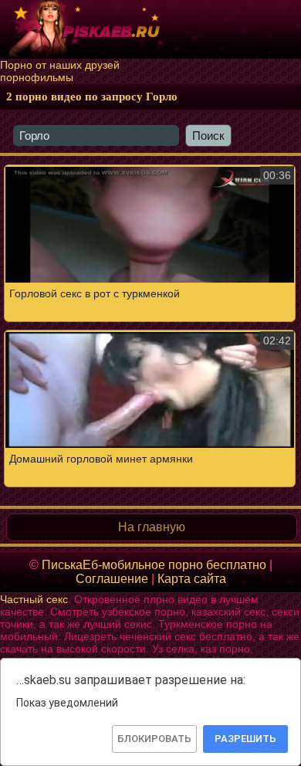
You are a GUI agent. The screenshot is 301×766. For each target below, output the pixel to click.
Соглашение (112, 578)
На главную (151, 527)
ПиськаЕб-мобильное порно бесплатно (154, 564)
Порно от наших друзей (60, 65)
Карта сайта (191, 578)
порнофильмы (36, 77)
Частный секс (34, 599)
